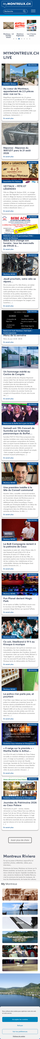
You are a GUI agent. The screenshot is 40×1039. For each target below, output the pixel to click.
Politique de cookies (19, 1036)
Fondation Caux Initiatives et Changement (18, 744)
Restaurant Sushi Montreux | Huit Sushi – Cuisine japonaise (18, 332)
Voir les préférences (20, 1032)
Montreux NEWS (9, 274)
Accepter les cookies (20, 1019)
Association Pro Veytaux (12, 181)
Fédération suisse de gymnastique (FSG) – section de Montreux (18, 237)
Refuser (20, 1025)
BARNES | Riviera (9, 84)
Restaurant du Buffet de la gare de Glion (18, 423)
